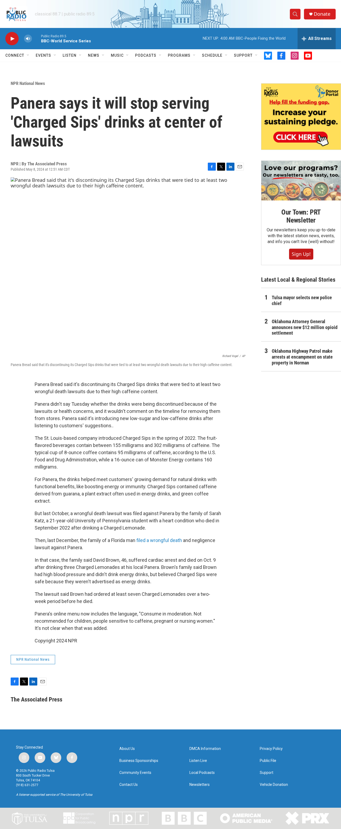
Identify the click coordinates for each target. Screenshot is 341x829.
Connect (14, 55)
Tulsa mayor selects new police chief (302, 300)
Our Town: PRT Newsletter (301, 216)
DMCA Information (205, 749)
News (93, 55)
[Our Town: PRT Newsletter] (301, 180)
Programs (179, 55)
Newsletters (199, 785)
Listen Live (198, 761)
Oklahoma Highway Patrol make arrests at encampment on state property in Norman (302, 357)
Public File (268, 761)
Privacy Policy (271, 749)
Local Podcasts (202, 773)
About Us (127, 749)
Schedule (212, 55)
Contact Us (128, 785)
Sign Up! (301, 254)
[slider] (36, 38)
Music (117, 55)
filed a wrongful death (159, 540)
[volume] (28, 39)
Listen (69, 55)
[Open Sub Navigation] (28, 55)
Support (243, 55)
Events (43, 55)
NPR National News (28, 83)
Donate (322, 14)
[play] (12, 39)
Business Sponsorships (138, 761)
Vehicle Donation (274, 785)
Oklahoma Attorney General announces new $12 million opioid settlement (305, 327)
